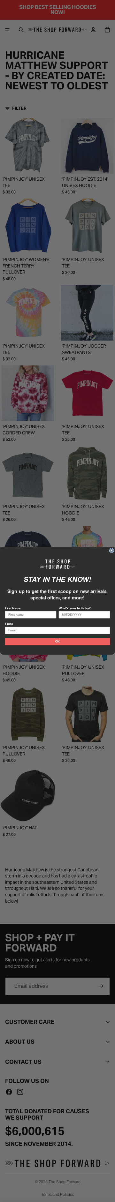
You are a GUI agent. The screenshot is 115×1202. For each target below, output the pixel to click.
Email (9, 624)
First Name (13, 608)
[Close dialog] (111, 550)
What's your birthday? (75, 608)
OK (57, 641)
